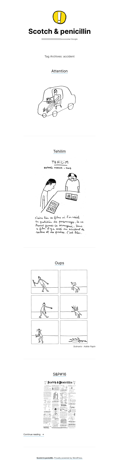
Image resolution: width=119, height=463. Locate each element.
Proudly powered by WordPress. (68, 458)
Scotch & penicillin (59, 31)
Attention (59, 71)
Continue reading (33, 434)
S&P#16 (59, 374)
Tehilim (59, 151)
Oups (59, 263)
